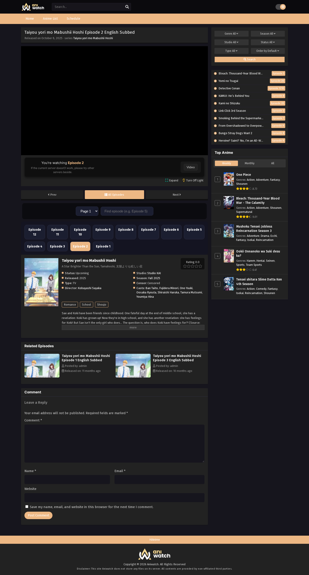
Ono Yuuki (186, 288)
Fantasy (275, 179)
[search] (127, 7)
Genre (230, 33)
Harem (251, 260)
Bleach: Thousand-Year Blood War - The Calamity (258, 201)
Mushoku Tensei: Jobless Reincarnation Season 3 (254, 229)
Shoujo (101, 304)
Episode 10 (80, 232)
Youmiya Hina (145, 296)
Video (191, 167)
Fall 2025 (154, 278)
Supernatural (244, 212)
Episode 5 (194, 230)
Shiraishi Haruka (168, 292)
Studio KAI (154, 273)
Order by (266, 50)
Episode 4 (34, 246)
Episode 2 (80, 246)
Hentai (261, 260)
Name (30, 471)
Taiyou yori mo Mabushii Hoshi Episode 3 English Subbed (177, 358)
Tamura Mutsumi (191, 292)
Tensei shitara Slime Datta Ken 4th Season (259, 282)
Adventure (262, 179)
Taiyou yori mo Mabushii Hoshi (93, 38)
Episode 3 (57, 246)
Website (30, 489)
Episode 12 (35, 232)
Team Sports (254, 264)
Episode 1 (103, 246)
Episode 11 (57, 232)
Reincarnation (264, 240)
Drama (265, 236)
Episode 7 (148, 230)
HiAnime (154, 539)
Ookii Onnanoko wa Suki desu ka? (258, 253)
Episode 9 (103, 230)
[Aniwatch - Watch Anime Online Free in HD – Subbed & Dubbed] (33, 10)
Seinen (270, 260)
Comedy (261, 288)
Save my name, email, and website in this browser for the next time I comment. (91, 507)
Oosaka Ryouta (146, 292)
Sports (240, 264)
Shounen (241, 183)
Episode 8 (125, 230)
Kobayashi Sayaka (89, 288)
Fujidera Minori (168, 288)
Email (120, 471)
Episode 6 (171, 230)
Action (251, 179)
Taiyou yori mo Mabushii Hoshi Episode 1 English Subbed (86, 358)
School (86, 304)
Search (251, 59)
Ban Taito (151, 288)
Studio (230, 42)
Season (266, 33)
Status (266, 42)
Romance (70, 304)
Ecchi (274, 236)
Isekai (251, 240)
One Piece (243, 175)
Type (230, 50)
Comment (33, 420)
